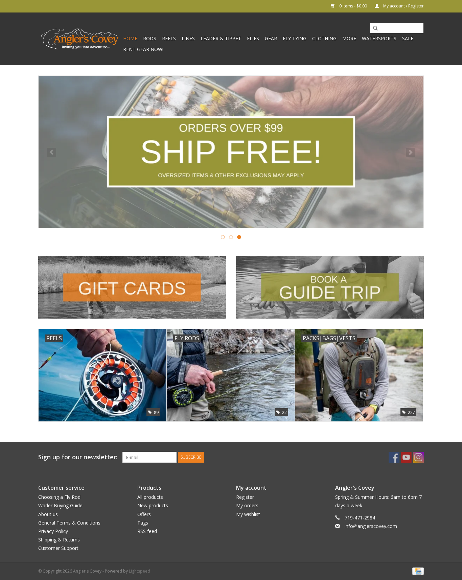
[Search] (373, 28)
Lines (188, 38)
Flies (253, 38)
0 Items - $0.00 (353, 6)
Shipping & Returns (59, 539)
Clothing (324, 38)
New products (152, 505)
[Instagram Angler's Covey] (418, 457)
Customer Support (58, 548)
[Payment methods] (417, 571)
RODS (149, 38)
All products (150, 497)
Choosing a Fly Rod (59, 497)
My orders (247, 505)
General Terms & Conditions (69, 522)
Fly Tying (294, 38)
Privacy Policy (53, 531)
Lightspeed (139, 571)
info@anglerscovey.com (371, 526)
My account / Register (403, 6)
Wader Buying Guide (60, 505)
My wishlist (248, 514)
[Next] (410, 152)
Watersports (379, 38)
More (349, 38)
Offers (144, 514)
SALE (407, 38)
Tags (142, 522)
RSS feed (147, 531)
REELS (169, 38)
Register (245, 497)
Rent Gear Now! (143, 49)
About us (48, 514)
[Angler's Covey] (79, 38)
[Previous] (51, 152)
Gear (271, 38)
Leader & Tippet (221, 38)
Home (130, 38)
